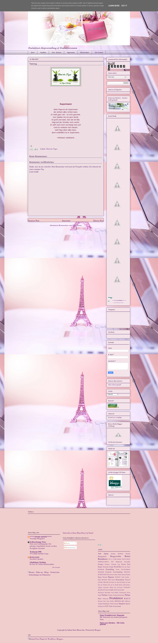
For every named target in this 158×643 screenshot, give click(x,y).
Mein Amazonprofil (114, 385)
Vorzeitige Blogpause (37, 538)
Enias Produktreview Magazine (112, 615)
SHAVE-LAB (119, 601)
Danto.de (119, 562)
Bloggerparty (102, 556)
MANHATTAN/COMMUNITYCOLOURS (111, 590)
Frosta (117, 569)
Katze (113, 580)
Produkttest (116, 598)
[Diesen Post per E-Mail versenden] (30, 149)
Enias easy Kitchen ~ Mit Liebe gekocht (112, 623)
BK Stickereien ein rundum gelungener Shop (113, 618)
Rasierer (100, 601)
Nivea (128, 592)
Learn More (114, 6)
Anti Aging (103, 553)
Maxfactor (101, 592)
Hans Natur (117, 574)
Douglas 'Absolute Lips (112, 564)
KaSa (109, 580)
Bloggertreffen (115, 556)
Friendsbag (110, 569)
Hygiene (111, 577)
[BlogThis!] (32, 149)
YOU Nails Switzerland (113, 606)
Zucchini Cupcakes (36, 559)
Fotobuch (101, 569)
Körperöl (127, 580)
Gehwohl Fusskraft (104, 572)
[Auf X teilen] (34, 149)
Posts (67, 543)
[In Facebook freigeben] (35, 149)
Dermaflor (127, 562)
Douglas (100, 564)
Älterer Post (98, 220)
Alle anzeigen (56, 567)
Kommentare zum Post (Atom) (70, 225)
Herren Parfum (126, 574)
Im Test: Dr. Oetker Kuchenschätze (42, 564)
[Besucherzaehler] (112, 407)
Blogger (97, 630)
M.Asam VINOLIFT (123, 587)
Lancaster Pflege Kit (109, 587)
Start (32, 53)
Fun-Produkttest (125, 569)
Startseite (66, 220)
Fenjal (111, 567)
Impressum (71, 53)
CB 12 (110, 559)
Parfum (104, 595)
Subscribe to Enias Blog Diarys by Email (78, 533)
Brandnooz (103, 558)
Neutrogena (122, 592)
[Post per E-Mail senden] (30, 145)
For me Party (126, 567)
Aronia (113, 553)
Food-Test (117, 566)
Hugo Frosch (102, 577)
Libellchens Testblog (38, 562)
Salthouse (127, 601)
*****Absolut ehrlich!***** (41, 536)
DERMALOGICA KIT (106, 562)
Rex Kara (106, 601)
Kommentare (70, 547)
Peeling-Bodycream (118, 595)
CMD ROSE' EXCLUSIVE (121, 559)
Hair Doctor (110, 574)
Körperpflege (120, 579)
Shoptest (122, 603)
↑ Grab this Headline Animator (118, 302)
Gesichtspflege (118, 572)
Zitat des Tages (52, 149)
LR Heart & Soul (114, 582)
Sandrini (100, 604)
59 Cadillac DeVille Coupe (39, 553)
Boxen (127, 556)
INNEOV (118, 577)
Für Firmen (99, 53)
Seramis (116, 604)
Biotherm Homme (124, 554)
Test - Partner (56, 53)
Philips (127, 595)
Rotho (112, 601)
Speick (128, 603)
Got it (124, 6)
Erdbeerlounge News (38, 542)
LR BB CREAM (103, 582)
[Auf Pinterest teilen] (37, 149)
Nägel (99, 595)
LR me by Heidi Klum (115, 585)
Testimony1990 (35, 551)
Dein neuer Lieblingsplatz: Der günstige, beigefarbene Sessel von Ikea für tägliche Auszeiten (43, 546)
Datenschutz (84, 53)
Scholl (111, 604)
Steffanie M (101, 606)
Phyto (100, 598)
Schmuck (106, 603)
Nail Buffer (114, 592)
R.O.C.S (127, 598)
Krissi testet (34, 557)
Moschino (107, 592)
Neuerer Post (33, 220)
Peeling (110, 595)
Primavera (105, 598)
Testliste (43, 53)
